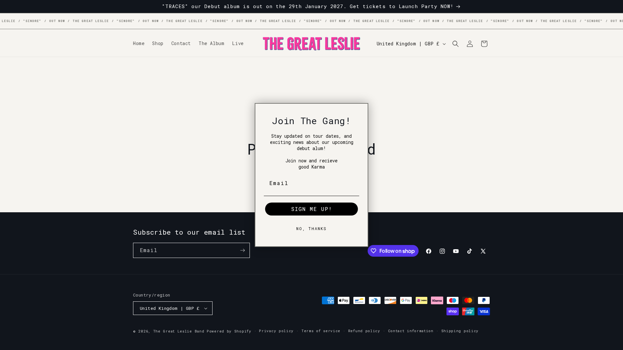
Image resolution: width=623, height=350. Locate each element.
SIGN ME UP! (311, 208)
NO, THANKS (311, 228)
